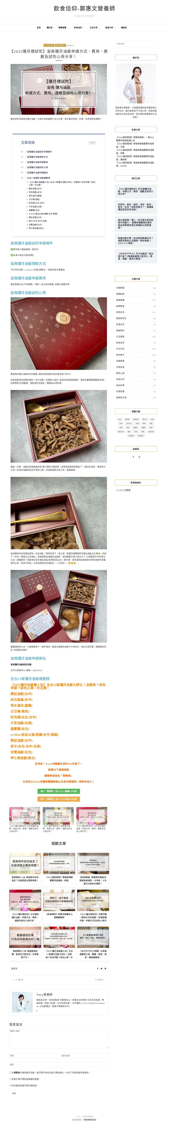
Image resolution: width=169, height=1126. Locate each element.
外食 (119, 419)
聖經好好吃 (121, 318)
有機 (137, 423)
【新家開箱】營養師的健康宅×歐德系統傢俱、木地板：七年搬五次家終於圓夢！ (93, 880)
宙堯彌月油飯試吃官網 (21, 664)
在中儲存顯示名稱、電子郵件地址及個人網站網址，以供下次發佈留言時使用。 (51, 1073)
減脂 (121, 427)
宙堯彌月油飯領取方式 (37, 157)
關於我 (50, 28)
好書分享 (120, 324)
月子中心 (129, 423)
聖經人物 (120, 431)
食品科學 (120, 385)
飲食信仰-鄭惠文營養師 (84, 9)
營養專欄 (62, 28)
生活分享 (94, 28)
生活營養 (120, 337)
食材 (136, 431)
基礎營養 (120, 306)
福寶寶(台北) (34, 210)
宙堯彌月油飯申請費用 (37, 162)
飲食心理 (120, 373)
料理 (121, 423)
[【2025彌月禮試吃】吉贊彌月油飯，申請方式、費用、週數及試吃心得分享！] (58, 816)
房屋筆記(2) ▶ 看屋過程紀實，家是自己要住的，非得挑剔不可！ (25, 954)
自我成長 (120, 367)
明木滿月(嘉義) (35, 196)
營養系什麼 (121, 397)
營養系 (135, 427)
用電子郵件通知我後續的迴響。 (26, 1079)
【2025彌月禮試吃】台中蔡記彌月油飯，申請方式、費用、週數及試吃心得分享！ (91, 828)
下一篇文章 (98, 979)
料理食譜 (120, 391)
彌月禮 (127, 419)
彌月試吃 (136, 419)
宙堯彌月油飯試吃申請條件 (39, 152)
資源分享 (109, 28)
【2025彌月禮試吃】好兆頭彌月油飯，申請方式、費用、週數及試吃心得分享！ (24, 828)
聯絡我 (124, 28)
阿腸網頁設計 (90, 1120)
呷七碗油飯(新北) (36, 228)
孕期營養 (120, 288)
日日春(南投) (34, 199)
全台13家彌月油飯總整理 (38, 178)
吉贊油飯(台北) (35, 225)
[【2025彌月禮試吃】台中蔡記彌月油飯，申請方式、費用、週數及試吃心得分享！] (91, 816)
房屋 (152, 419)
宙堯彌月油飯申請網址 (37, 172)
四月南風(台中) (35, 192)
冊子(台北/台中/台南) (38, 221)
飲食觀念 (140, 435)
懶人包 (145, 419)
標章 (144, 423)
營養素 (143, 427)
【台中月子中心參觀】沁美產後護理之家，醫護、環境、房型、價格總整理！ (93, 954)
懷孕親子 (60, 45)
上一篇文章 (19, 979)
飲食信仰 (78, 28)
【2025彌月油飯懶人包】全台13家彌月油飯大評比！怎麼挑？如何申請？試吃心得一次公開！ (62, 183)
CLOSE (92, 142)
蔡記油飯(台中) (35, 217)
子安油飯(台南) (35, 207)
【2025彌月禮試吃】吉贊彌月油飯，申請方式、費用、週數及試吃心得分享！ (57, 828)
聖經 (151, 427)
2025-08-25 (70, 45)
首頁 (39, 28)
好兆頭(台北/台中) (37, 203)
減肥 (151, 423)
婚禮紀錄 (120, 294)
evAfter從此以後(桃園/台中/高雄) (43, 214)
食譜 (143, 431)
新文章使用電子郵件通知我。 (25, 1086)
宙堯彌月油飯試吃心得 (37, 167)
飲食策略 (131, 435)
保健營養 (120, 361)
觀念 (129, 431)
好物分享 (120, 312)
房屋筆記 (120, 330)
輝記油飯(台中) (35, 189)
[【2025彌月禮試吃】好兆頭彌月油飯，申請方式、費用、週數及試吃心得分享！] (24, 816)
